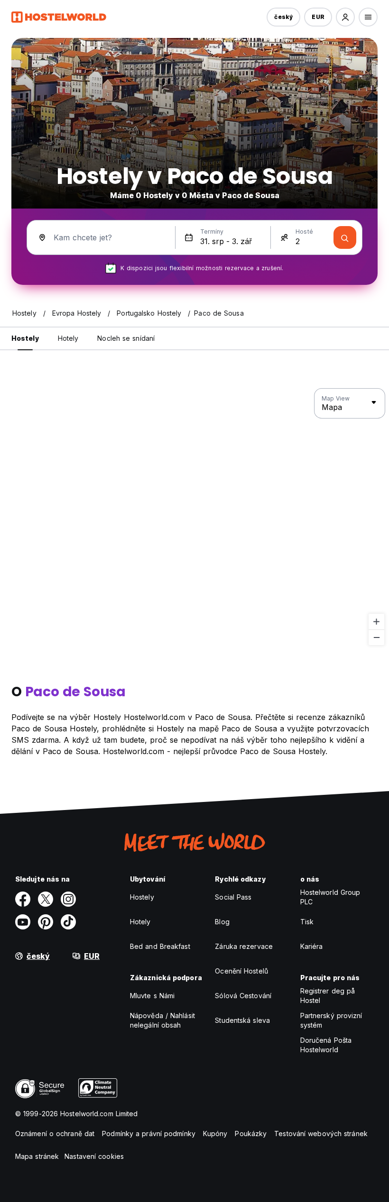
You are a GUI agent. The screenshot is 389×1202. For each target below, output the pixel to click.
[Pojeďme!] (344, 237)
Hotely (140, 922)
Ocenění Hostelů (241, 971)
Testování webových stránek (321, 1133)
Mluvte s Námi (152, 996)
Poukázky (251, 1133)
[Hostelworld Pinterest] (45, 921)
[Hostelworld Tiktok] (68, 921)
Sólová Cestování (243, 996)
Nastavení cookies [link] (94, 1156)
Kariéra (311, 946)
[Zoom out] (376, 637)
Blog (222, 922)
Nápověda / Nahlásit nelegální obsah (162, 1020)
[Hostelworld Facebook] (22, 899)
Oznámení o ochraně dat (54, 1133)
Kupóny (215, 1133)
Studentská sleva (242, 1020)
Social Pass (233, 897)
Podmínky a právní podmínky (148, 1133)
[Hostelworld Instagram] (68, 899)
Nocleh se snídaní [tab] (126, 338)
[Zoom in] (376, 621)
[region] (194, 517)
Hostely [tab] (25, 338)
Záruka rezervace (244, 946)
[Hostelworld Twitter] (45, 899)
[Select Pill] (345, 17)
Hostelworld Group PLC (330, 897)
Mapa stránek (37, 1156)
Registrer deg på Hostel (327, 995)
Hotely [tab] (68, 338)
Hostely (142, 897)
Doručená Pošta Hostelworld (326, 1045)
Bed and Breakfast (160, 946)
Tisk (307, 922)
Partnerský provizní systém (331, 1020)
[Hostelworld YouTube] (22, 921)
